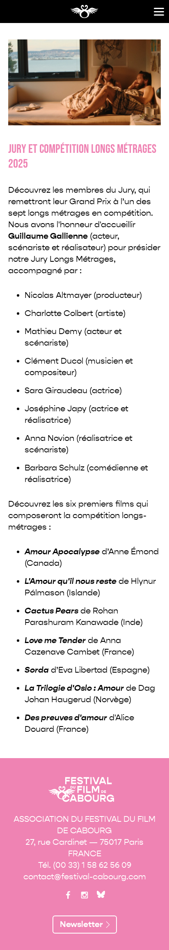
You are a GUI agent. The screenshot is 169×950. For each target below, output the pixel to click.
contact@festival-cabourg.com (84, 876)
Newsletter (81, 924)
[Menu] (159, 12)
